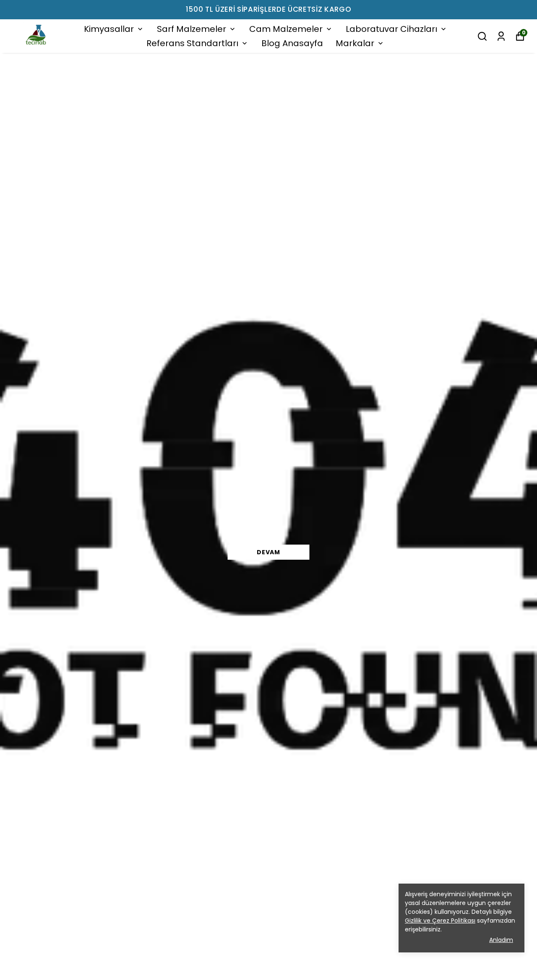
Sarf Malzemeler (191, 29)
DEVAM (268, 552)
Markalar (355, 43)
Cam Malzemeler (286, 29)
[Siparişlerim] (501, 36)
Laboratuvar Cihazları (391, 29)
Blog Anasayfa (292, 43)
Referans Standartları (192, 43)
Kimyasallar (109, 29)
